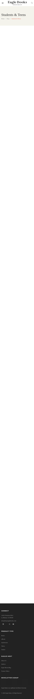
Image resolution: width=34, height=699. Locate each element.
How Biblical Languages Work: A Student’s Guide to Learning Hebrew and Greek (25, 244)
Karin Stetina (9, 288)
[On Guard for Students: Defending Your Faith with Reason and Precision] (25, 321)
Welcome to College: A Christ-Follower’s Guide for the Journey (25, 589)
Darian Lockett (9, 398)
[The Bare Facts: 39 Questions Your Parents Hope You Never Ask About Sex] (8, 497)
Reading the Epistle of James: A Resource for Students (8, 393)
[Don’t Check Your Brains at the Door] (8, 207)
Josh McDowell (9, 80)
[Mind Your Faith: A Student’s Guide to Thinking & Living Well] (8, 321)
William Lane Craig (26, 343)
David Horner (9, 363)
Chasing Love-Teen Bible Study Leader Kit (25, 130)
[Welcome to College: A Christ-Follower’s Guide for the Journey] (25, 554)
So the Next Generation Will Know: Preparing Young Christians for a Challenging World (8, 472)
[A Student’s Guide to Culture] (25, 40)
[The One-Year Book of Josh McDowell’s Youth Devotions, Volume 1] (25, 497)
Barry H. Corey (26, 306)
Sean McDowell (9, 132)
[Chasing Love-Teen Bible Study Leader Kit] (25, 95)
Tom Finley (26, 251)
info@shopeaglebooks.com (8, 621)
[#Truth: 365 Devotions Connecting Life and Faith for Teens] (8, 40)
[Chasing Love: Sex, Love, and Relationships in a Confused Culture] (8, 150)
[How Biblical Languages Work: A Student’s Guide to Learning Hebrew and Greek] (25, 207)
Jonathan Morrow (26, 594)
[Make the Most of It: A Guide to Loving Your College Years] (25, 267)
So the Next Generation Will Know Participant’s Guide (25, 413)
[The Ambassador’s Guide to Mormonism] (25, 436)
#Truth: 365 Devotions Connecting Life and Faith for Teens (8, 75)
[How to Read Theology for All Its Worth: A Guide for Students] (8, 267)
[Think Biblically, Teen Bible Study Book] (8, 554)
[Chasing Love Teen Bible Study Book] (8, 95)
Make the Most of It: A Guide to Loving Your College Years (25, 301)
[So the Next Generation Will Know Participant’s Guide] (25, 379)
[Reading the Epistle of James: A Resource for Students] (8, 379)
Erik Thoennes (26, 172)
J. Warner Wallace (26, 418)
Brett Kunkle (26, 77)
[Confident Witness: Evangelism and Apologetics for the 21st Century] (25, 150)
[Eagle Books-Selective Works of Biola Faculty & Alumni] (17, 3)
